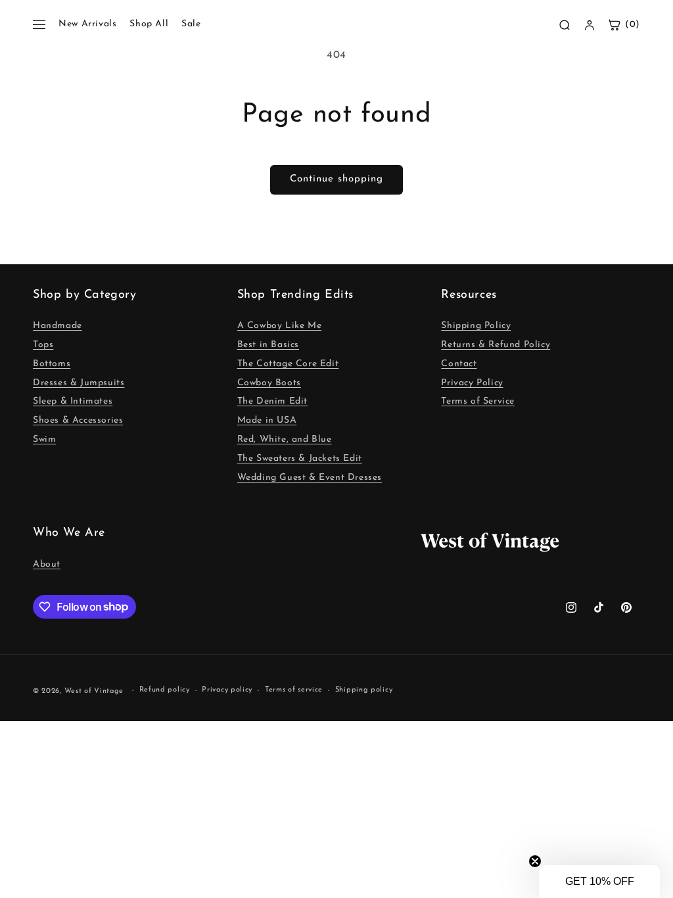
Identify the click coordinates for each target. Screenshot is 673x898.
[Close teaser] (535, 861)
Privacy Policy (472, 383)
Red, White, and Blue (284, 439)
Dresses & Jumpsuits (78, 383)
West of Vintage (94, 691)
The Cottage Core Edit (288, 364)
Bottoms (51, 364)
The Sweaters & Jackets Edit (299, 458)
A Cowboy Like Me (279, 326)
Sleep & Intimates (72, 401)
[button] (599, 881)
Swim (44, 439)
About (46, 564)
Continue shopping (336, 179)
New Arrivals (87, 24)
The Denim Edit (272, 401)
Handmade (57, 326)
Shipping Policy (476, 326)
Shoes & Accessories (78, 420)
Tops (43, 345)
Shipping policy (364, 690)
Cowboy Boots (269, 383)
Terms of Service (478, 401)
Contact (458, 364)
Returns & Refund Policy (495, 345)
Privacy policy (227, 690)
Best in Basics (268, 345)
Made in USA (267, 420)
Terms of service (294, 690)
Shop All (148, 24)
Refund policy (164, 690)
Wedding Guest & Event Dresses (309, 478)
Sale (190, 24)
